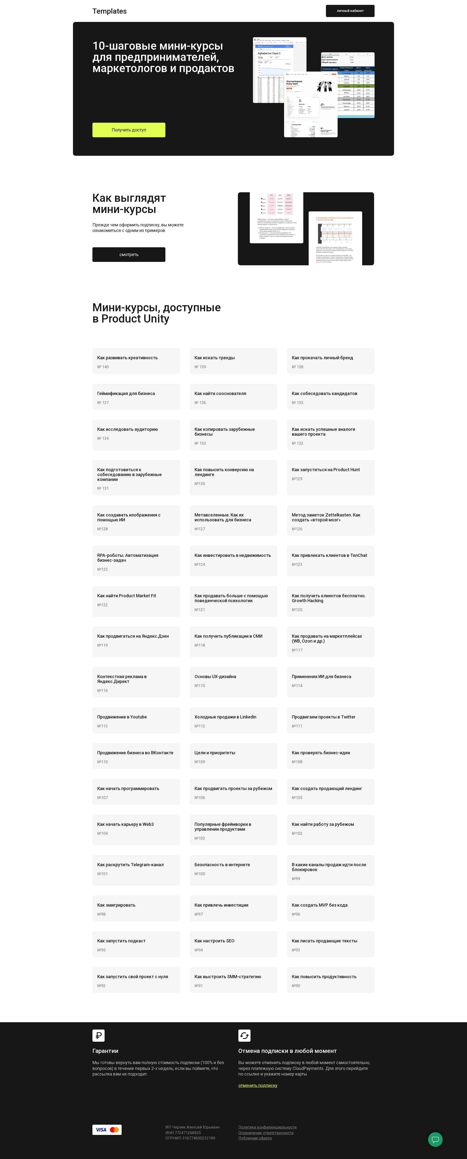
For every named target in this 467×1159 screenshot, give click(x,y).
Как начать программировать (128, 788)
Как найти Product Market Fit (126, 595)
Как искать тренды (215, 357)
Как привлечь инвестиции (221, 905)
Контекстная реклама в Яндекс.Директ (122, 679)
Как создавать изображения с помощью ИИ (129, 517)
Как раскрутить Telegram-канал (130, 864)
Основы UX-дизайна (215, 676)
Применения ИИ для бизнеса (321, 676)
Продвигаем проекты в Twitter (324, 716)
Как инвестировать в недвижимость (233, 555)
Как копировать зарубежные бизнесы (225, 432)
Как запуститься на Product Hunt (326, 469)
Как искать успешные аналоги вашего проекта (323, 432)
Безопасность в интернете (222, 864)
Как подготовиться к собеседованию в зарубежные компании (129, 474)
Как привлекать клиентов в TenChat (329, 555)
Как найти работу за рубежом (323, 824)
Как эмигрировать (116, 905)
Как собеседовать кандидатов (324, 393)
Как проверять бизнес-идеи (321, 752)
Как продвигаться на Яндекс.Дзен (133, 636)
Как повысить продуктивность (324, 976)
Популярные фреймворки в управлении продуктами (223, 827)
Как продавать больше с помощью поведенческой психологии (231, 598)
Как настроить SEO (214, 940)
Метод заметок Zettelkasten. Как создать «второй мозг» (326, 517)
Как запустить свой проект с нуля (132, 976)
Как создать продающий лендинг (327, 788)
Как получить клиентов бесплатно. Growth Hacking (329, 598)
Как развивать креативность (127, 357)
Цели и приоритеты (215, 752)
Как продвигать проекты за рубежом (233, 788)
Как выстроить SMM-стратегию (228, 976)
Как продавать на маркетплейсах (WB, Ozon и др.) (327, 639)
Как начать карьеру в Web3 (125, 824)
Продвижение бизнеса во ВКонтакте (135, 752)
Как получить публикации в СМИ (228, 636)
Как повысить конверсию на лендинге (224, 472)
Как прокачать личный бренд (322, 357)
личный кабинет (350, 11)
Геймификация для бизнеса (126, 393)
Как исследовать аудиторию (127, 429)
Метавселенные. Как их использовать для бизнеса (223, 517)
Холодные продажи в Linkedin (225, 716)
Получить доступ (129, 129)
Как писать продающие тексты (324, 940)
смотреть (128, 254)
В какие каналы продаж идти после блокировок (329, 867)
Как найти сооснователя (220, 393)
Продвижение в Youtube (122, 716)
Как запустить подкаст (121, 940)
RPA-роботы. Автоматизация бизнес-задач (127, 558)
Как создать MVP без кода (320, 905)
